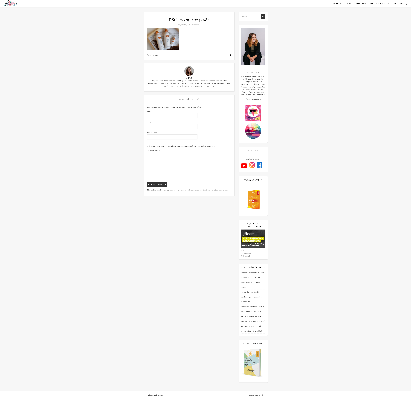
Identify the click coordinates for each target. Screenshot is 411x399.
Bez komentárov (194, 25)
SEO (242, 251)
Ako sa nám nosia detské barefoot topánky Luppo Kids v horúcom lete (252, 297)
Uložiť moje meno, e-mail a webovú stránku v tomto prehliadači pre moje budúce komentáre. (181, 146)
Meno (149, 111)
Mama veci (361, 4)
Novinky (337, 4)
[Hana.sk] (10, 3)
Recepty (392, 4)
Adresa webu (152, 133)
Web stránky (246, 256)
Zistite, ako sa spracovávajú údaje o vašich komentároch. (207, 190)
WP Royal (160, 395)
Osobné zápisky (377, 4)
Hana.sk (155, 55)
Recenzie (349, 4)
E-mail (150, 122)
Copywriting (246, 253)
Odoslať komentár (153, 150)
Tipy (402, 4)
